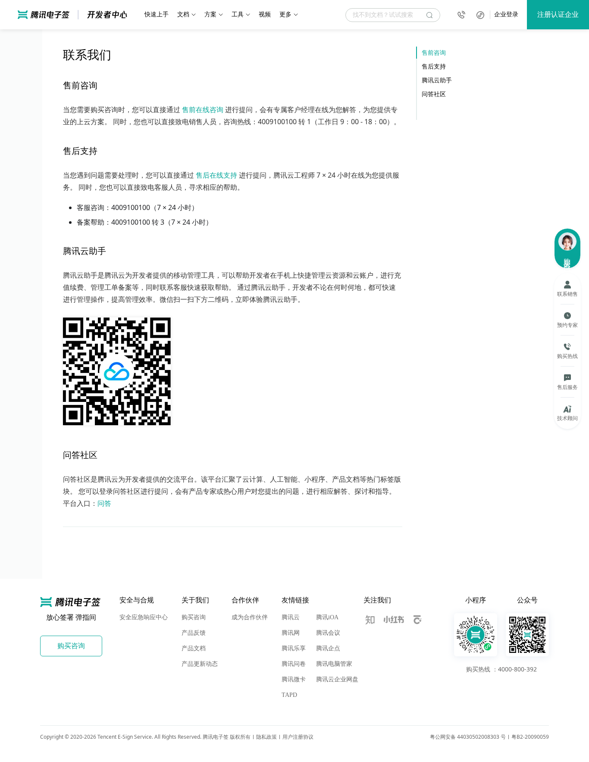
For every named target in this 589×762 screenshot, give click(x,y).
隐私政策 (266, 736)
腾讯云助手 (437, 80)
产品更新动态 (200, 664)
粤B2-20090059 (530, 736)
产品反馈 (194, 633)
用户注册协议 (297, 736)
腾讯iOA (327, 617)
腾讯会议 (328, 633)
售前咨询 (434, 52)
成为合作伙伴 (250, 617)
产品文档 (194, 648)
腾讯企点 (328, 648)
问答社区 (434, 94)
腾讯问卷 (294, 664)
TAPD (289, 695)
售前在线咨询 (202, 109)
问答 (104, 503)
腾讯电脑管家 (334, 664)
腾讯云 (291, 617)
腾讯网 (291, 633)
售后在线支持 (216, 175)
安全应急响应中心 (143, 617)
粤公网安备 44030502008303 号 (468, 736)
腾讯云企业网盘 (337, 679)
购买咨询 (194, 617)
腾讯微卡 (294, 679)
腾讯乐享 (294, 648)
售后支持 (434, 66)
